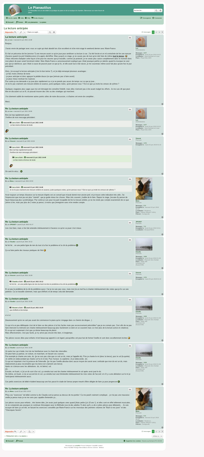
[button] (162, 32)
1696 (145, 256)
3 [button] (159, 32)
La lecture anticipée (16, 28)
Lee (137, 48)
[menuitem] (21, 18)
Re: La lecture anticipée (16, 108)
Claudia (138, 252)
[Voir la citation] (22, 122)
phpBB (77, 445)
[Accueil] (16, 10)
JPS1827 (139, 221)
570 (144, 205)
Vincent (138, 138)
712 (144, 226)
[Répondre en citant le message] (130, 37)
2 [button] (156, 32)
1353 (145, 143)
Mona (137, 201)
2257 (145, 53)
